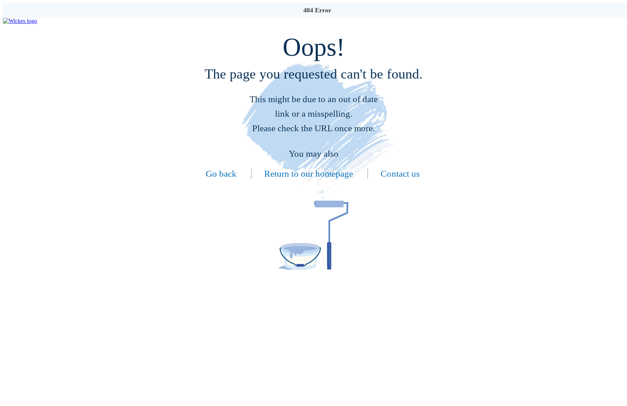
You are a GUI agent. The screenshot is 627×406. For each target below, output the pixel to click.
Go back (221, 173)
